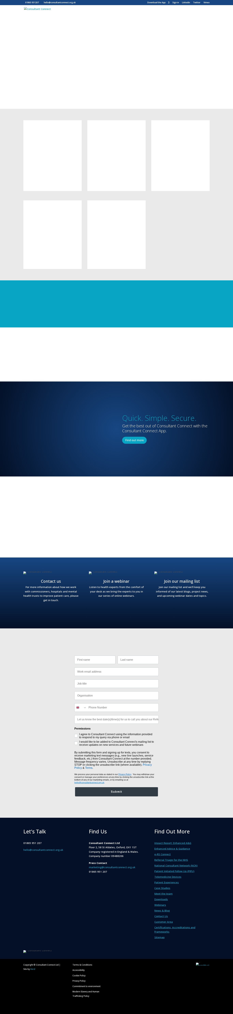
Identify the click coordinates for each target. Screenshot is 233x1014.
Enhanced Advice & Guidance (172, 848)
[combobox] (81, 707)
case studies (106, 541)
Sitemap (159, 937)
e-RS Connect (162, 854)
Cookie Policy (78, 975)
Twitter (196, 3)
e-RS (70, 157)
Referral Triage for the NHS (171, 860)
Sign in (175, 3)
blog (122, 541)
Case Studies (135, 14)
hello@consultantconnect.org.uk (43, 849)
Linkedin (186, 3)
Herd (32, 969)
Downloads (161, 899)
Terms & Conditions (82, 964)
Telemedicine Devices (167, 876)
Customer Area (188, 14)
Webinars (160, 905)
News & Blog (161, 14)
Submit (116, 791)
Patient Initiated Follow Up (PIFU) (174, 871)
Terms (88, 767)
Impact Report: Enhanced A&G (172, 843)
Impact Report (59, 14)
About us (80, 14)
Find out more (39, 179)
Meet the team (163, 893)
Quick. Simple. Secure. (159, 418)
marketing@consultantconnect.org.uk (112, 867)
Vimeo (206, 3)
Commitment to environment (86, 986)
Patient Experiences (108, 14)
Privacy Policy (124, 774)
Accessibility (78, 970)
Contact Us (161, 916)
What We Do (32, 14)
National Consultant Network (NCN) (176, 865)
